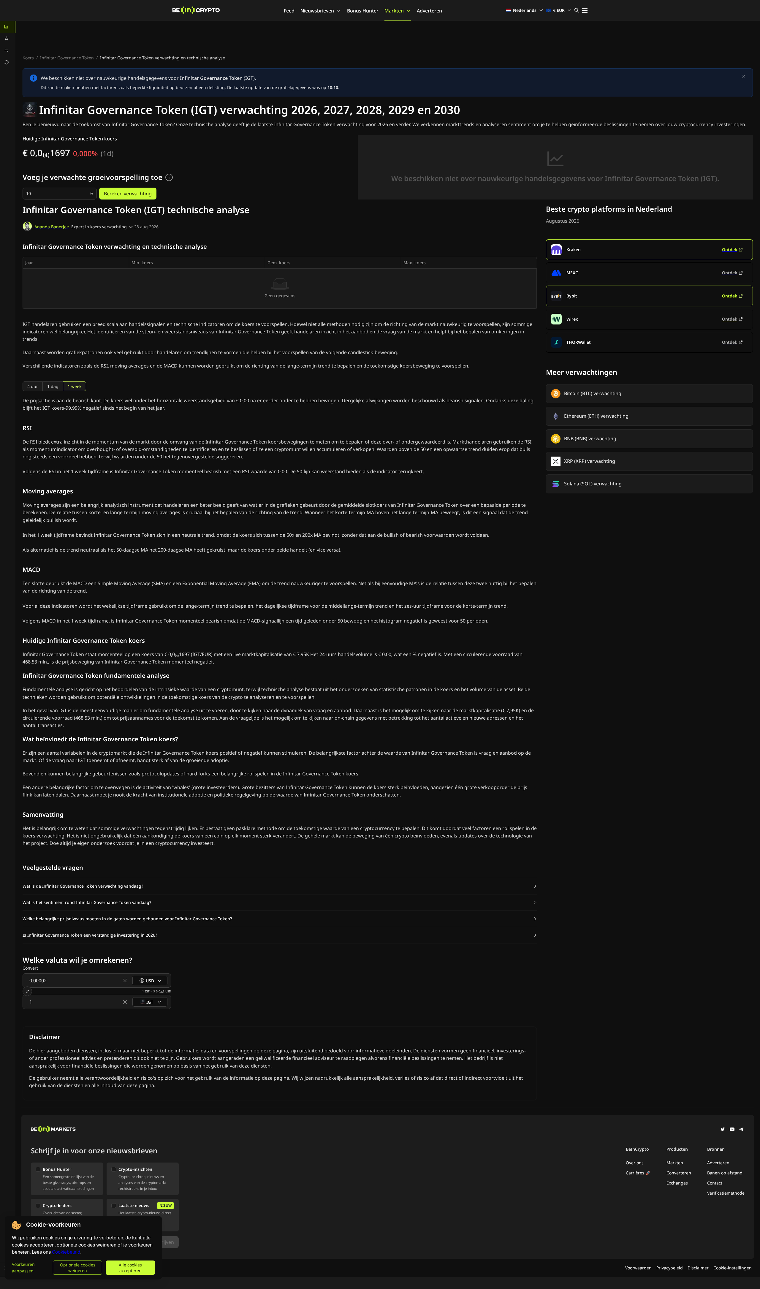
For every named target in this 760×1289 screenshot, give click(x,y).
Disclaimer (698, 1268)
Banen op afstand (724, 1173)
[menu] (7, 44)
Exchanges (677, 1183)
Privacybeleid (669, 1268)
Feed (289, 10)
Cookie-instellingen (732, 1268)
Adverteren (429, 10)
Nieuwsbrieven (317, 10)
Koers (28, 58)
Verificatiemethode (726, 1193)
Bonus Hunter (363, 10)
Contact (714, 1183)
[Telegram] (742, 1129)
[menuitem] (7, 27)
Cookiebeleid (66, 1252)
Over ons (635, 1163)
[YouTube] (732, 1129)
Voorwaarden (638, 1268)
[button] (280, 886)
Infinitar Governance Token (67, 58)
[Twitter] (723, 1129)
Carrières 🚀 (638, 1173)
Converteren (678, 1173)
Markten (394, 10)
